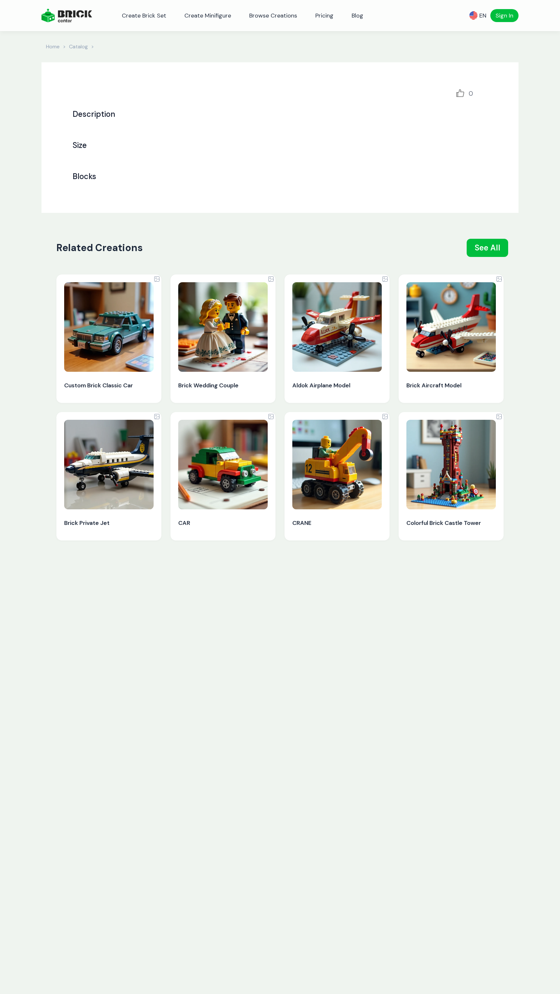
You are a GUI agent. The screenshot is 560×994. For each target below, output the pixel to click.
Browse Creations (273, 15)
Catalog (78, 46)
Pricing (324, 15)
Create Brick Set (144, 15)
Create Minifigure (207, 15)
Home (53, 46)
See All (487, 248)
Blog (357, 15)
